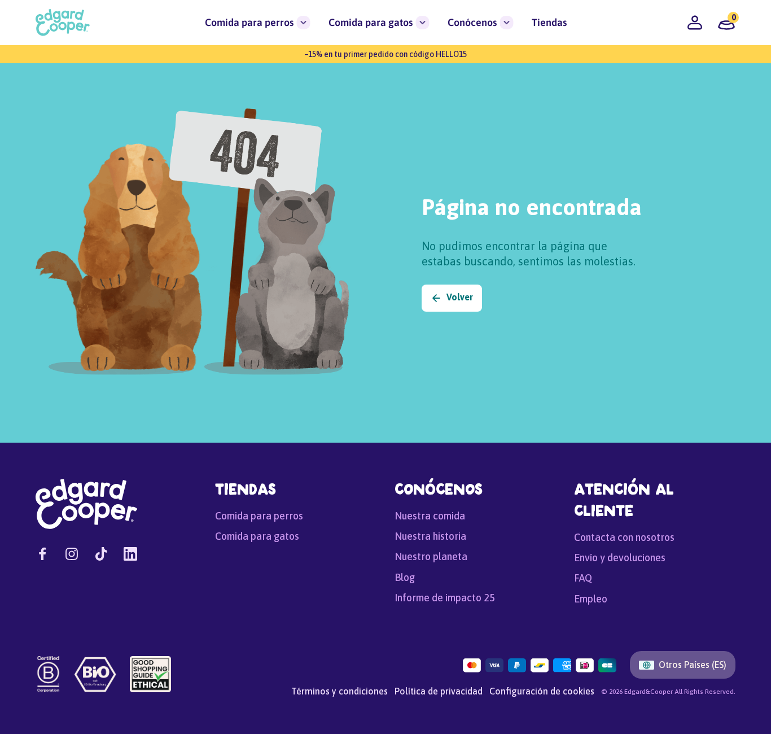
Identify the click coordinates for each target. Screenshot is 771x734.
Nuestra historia (430, 536)
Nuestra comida (430, 516)
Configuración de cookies (541, 691)
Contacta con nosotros (624, 537)
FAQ (583, 578)
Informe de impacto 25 (445, 598)
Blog (405, 577)
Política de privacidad (439, 691)
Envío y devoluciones (619, 557)
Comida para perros (249, 22)
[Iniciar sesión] (695, 23)
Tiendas (549, 22)
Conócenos (472, 22)
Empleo (590, 599)
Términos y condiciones (339, 691)
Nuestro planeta (431, 556)
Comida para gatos (370, 22)
